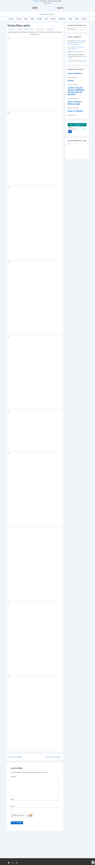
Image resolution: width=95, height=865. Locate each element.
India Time (36, 1)
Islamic (32, 18)
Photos (77, 18)
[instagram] (16, 862)
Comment (14, 776)
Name (12, 799)
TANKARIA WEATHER (47, 8)
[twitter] (12, 862)
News (46, 18)
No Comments (50, 29)
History (26, 18)
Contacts (18, 18)
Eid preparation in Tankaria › (53, 757)
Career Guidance (80, 51)
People (70, 18)
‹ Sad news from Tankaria (15, 757)
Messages (39, 18)
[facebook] (8, 862)
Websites (84, 18)
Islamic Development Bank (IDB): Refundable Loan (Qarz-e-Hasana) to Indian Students (77, 42)
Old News (53, 18)
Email (12, 806)
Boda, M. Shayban (75, 111)
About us (11, 18)
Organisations (62, 18)
